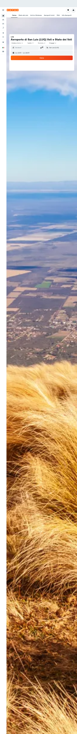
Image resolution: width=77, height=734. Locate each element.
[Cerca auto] (3, 24)
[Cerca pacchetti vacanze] (3, 27)
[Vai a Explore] (3, 33)
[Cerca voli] (3, 16)
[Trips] (3, 42)
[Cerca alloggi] (3, 20)
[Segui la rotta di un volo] (3, 37)
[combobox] (41, 43)
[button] (3, 10)
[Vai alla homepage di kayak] (12, 10)
